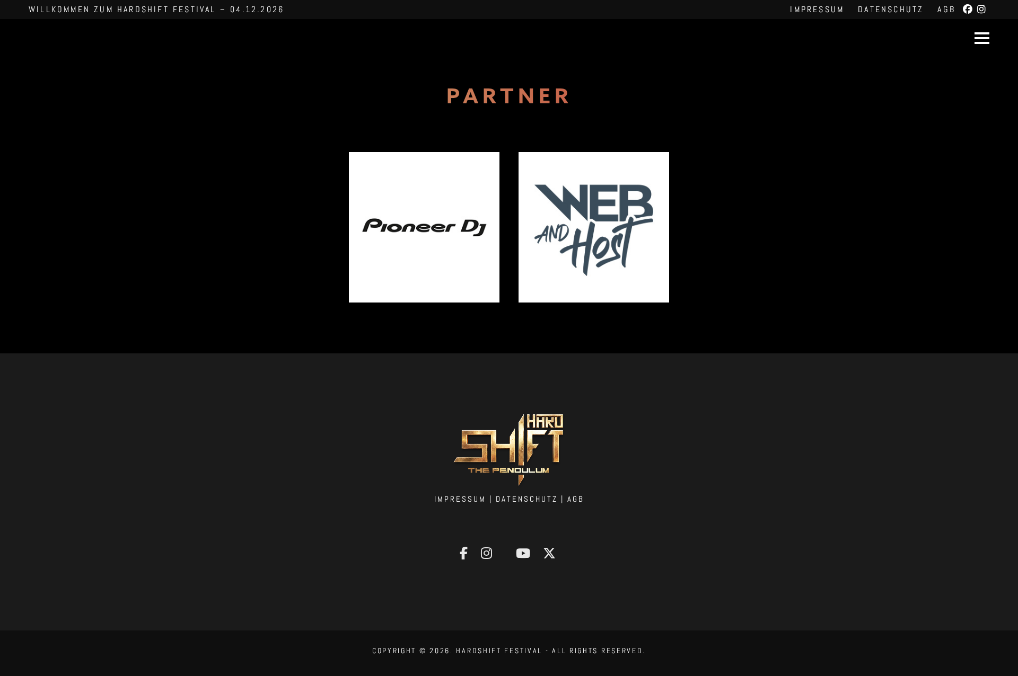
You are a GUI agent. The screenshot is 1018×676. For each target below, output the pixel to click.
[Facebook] (969, 9)
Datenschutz (891, 9)
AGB (946, 9)
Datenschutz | (531, 499)
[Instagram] (982, 9)
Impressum (817, 9)
